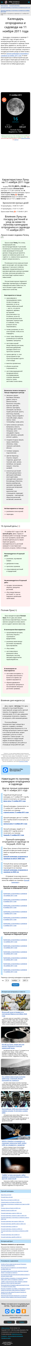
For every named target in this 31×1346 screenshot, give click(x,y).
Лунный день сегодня (7, 1197)
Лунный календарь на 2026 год (9, 1226)
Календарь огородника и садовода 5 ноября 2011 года (15, 924)
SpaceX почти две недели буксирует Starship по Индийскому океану (13, 1292)
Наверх (21, 1322)
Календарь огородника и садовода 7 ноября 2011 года (15, 912)
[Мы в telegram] (12, 1311)
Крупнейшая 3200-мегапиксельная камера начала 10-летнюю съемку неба (15, 1275)
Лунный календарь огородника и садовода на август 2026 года (15, 1218)
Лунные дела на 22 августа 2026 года (10, 1208)
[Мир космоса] (6, 2)
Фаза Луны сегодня (6, 1195)
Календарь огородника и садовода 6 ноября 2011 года (15, 918)
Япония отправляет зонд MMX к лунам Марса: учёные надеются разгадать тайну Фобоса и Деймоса (15, 1289)
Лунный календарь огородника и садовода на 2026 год (14, 1231)
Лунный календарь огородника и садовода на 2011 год (15, 7)
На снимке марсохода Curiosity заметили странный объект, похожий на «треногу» (14, 1271)
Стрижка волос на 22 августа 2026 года (11, 1202)
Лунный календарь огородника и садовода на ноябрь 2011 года (15, 11)
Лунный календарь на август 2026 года (11, 1213)
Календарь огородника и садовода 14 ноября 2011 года (15, 953)
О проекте (4, 1336)
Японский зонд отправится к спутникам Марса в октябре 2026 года (14, 1268)
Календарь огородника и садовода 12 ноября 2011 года (15, 941)
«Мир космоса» (5, 1328)
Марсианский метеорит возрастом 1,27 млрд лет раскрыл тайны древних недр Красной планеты (14, 1296)
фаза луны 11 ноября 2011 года (14, 801)
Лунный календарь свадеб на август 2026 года (13, 1223)
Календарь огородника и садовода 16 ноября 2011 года (15, 965)
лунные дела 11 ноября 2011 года (15, 824)
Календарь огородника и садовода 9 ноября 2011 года (15, 900)
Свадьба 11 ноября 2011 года (13, 835)
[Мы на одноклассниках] (23, 1311)
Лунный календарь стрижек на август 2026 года (13, 1215)
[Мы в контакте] (18, 1311)
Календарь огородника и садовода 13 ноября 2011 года (15, 947)
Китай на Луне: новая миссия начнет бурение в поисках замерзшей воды (13, 1264)
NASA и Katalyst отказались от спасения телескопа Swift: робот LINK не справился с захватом (14, 1278)
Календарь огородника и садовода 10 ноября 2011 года (15, 894)
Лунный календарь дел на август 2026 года (12, 1221)
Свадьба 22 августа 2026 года (8, 1210)
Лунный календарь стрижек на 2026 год (11, 1229)
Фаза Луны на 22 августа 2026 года (10, 1200)
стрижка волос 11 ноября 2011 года (16, 812)
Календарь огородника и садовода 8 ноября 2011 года (15, 906)
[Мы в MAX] (7, 1311)
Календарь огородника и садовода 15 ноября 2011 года (15, 959)
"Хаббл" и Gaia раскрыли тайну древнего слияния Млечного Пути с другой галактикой (14, 1282)
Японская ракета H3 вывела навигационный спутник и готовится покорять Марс (15, 1285)
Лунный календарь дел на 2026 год (10, 1234)
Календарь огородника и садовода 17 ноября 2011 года (15, 971)
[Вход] (28, 2)
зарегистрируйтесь (25, 138)
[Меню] (1, 2)
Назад (9, 1322)
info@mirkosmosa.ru (16, 1334)
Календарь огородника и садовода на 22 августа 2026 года (15, 1205)
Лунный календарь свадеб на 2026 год (11, 1237)
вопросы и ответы (23, 761)
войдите (16, 139)
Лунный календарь (14, 5)
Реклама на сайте (6, 1338)
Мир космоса (4, 5)
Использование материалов (15, 1336)
